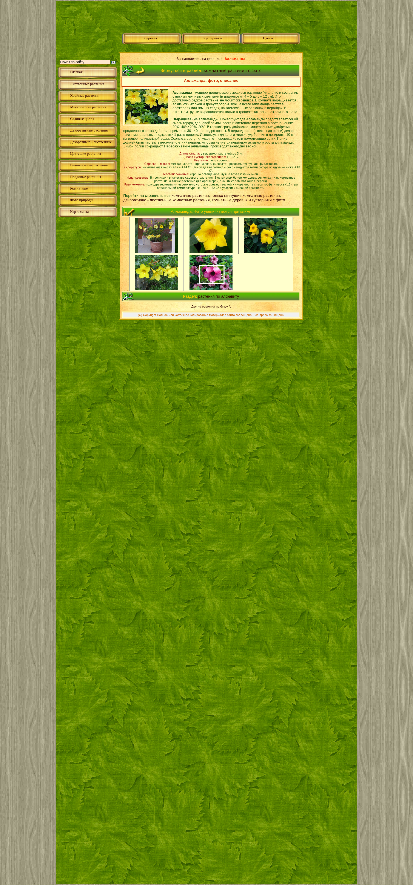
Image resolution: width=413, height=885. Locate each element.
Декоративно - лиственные (91, 142)
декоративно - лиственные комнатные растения (166, 200)
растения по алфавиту (218, 296)
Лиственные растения (87, 84)
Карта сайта (79, 212)
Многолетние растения (88, 107)
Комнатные (79, 188)
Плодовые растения (85, 177)
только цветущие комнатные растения (245, 195)
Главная (76, 72)
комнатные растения (190, 195)
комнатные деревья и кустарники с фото (248, 200)
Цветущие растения (85, 154)
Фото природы (81, 200)
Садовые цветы (82, 119)
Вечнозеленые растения (89, 165)
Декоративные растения (89, 130)
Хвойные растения (84, 95)
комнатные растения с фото (233, 70)
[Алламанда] (156, 252)
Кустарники (212, 38)
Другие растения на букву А (211, 306)
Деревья (150, 38)
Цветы (268, 38)
